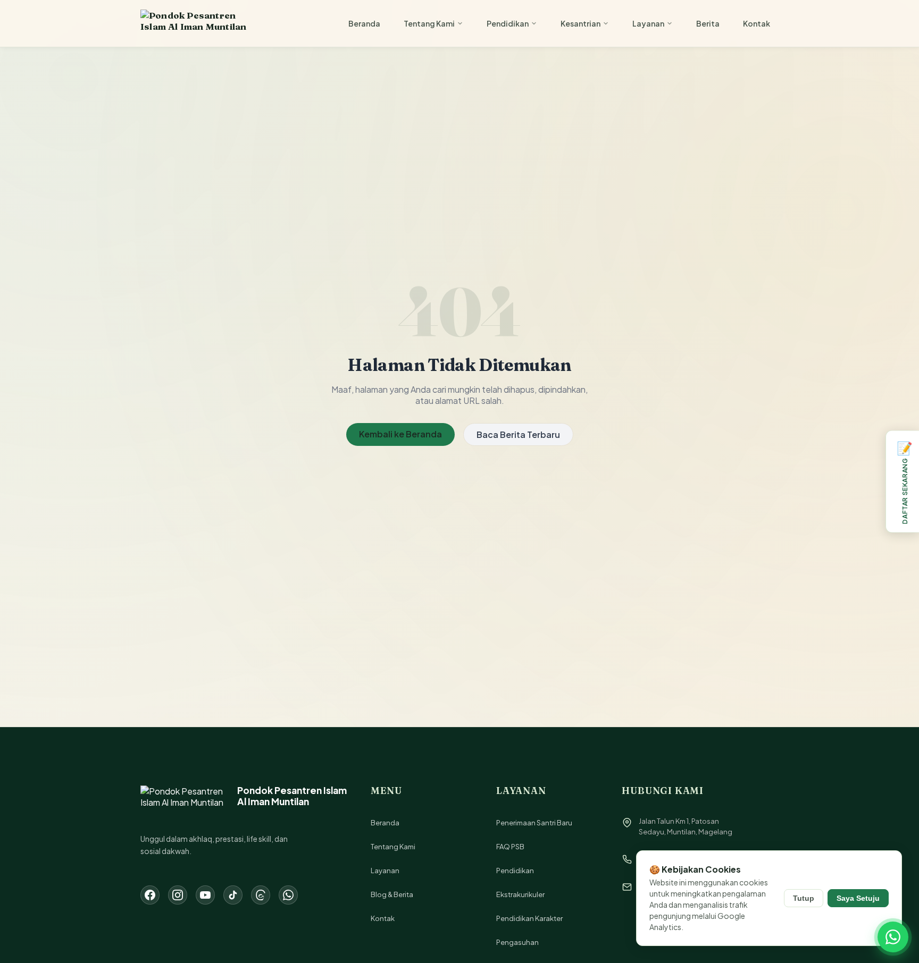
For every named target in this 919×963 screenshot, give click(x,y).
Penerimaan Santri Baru (534, 822)
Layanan (648, 23)
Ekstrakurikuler (520, 894)
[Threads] (260, 895)
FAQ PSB (510, 846)
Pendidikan (508, 23)
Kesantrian (580, 23)
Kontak (756, 23)
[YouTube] (205, 895)
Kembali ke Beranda (400, 434)
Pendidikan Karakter (529, 918)
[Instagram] (177, 895)
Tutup (803, 898)
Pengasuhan (517, 942)
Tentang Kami (429, 23)
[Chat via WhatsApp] (893, 937)
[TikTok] (233, 895)
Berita (708, 23)
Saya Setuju (858, 898)
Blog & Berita (392, 894)
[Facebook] (150, 895)
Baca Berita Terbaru (518, 434)
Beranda (364, 23)
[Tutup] (887, 432)
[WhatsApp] (288, 895)
